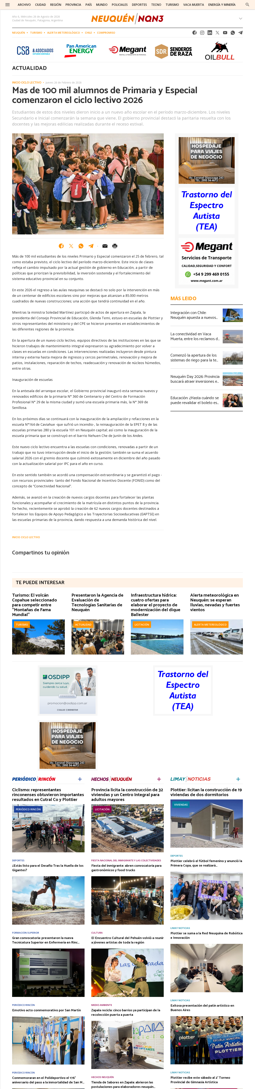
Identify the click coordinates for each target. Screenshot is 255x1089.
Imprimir (115, 246)
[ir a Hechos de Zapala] (111, 778)
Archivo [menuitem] (24, 5)
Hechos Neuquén (102, 1077)
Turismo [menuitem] (172, 5)
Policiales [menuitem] (120, 5)
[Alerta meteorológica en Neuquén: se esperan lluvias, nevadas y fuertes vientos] (216, 620)
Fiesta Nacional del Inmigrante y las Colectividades (126, 860)
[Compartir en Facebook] (61, 246)
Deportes (18, 860)
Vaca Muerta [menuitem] (193, 5)
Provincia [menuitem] (73, 5)
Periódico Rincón (28, 809)
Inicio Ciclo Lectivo (26, 82)
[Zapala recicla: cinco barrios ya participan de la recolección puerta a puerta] (127, 1022)
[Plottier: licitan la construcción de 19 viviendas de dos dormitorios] (206, 800)
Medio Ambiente (101, 1005)
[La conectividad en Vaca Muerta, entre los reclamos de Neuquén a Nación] (233, 331)
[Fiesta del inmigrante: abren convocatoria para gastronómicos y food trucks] (127, 877)
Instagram (202, 33)
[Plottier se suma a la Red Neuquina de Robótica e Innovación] (206, 945)
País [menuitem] (88, 5)
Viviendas (181, 804)
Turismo (36, 32)
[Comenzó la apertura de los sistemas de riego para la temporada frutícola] (233, 352)
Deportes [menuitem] (139, 5)
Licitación (142, 624)
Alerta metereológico (63, 32)
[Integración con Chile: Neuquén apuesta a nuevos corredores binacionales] (233, 309)
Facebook (194, 33)
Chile (88, 32)
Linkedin (209, 33)
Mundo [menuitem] (102, 5)
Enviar (105, 246)
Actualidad (83, 624)
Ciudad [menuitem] (40, 5)
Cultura (97, 933)
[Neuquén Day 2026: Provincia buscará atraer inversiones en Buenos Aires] (233, 373)
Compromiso (106, 32)
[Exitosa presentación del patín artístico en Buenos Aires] (206, 1017)
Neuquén (18, 32)
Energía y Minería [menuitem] (222, 5)
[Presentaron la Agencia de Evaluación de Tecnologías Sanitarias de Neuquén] (97, 620)
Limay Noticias (180, 928)
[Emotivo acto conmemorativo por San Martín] (48, 1017)
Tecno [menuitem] (156, 5)
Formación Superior (25, 933)
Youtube (225, 33)
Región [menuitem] (55, 5)
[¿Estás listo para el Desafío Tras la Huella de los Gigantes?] (48, 877)
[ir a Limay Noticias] (190, 778)
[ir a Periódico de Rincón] (33, 778)
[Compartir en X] (71, 246)
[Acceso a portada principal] (127, 18)
